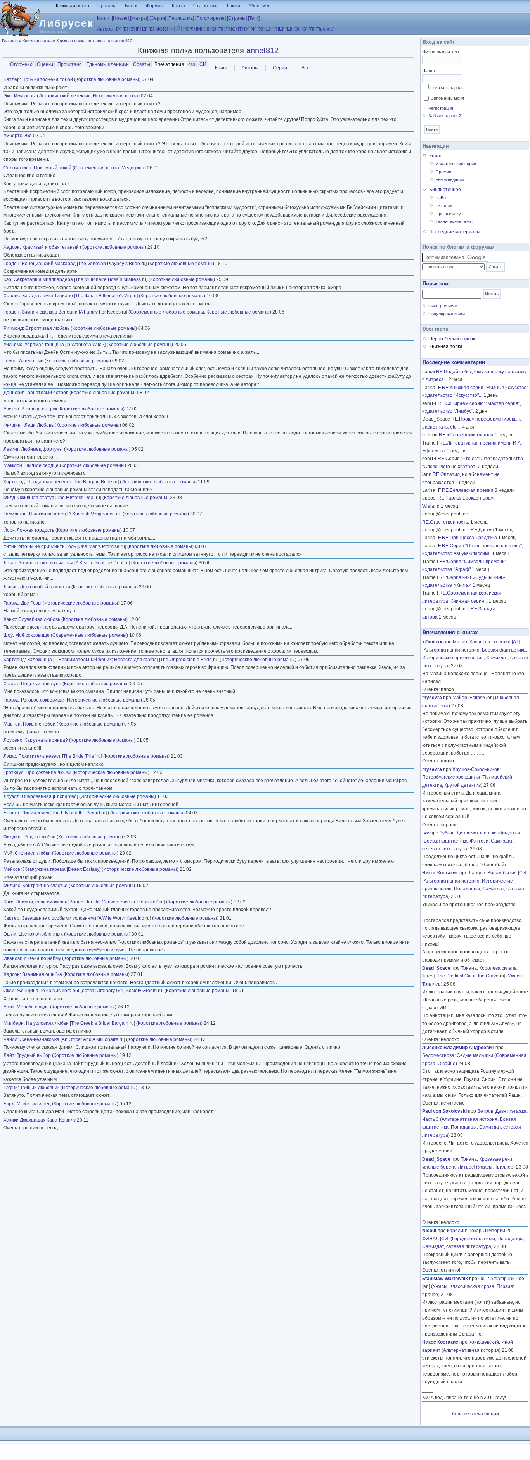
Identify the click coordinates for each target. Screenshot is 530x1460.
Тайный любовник (39, 1087)
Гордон (11, 263)
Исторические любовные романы (158, 481)
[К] (185, 29)
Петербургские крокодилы (451, 777)
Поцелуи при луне (41, 683)
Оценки (45, 64)
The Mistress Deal (76, 497)
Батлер (11, 79)
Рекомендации (450, 179)
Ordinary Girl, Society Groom (127, 990)
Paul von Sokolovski (444, 1111)
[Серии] (157, 18)
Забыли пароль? (444, 116)
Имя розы (25, 95)
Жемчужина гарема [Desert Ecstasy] (61, 869)
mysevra (432, 697)
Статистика (206, 6)
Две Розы (31, 603)
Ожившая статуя (35, 497)
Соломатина (17, 168)
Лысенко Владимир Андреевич (458, 1047)
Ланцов (477, 873)
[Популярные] (210, 18)
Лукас (9, 756)
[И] (172, 29)
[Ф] (253, 29)
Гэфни (10, 1087)
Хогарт (11, 683)
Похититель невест (39, 756)
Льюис (10, 587)
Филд (9, 497)
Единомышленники (107, 64)
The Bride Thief (79, 756)
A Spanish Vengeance (91, 514)
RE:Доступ (482, 530)
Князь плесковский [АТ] (494, 642)
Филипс (11, 885)
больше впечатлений (475, 1414)
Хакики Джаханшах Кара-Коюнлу (39, 1120)
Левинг (11, 449)
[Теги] (254, 18)
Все (305, 68)
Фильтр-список (442, 305)
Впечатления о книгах (450, 632)
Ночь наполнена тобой (47, 79)
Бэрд (8, 1104)
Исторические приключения (453, 657)
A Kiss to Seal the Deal (99, 562)
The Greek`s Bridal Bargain (99, 1023)
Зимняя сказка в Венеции (50, 312)
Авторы (250, 68)
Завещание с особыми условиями (59, 918)
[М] (199, 29)
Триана (469, 968)
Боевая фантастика (504, 650)
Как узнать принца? (46, 740)
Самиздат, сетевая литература (456, 1246)
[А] (118, 29)
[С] (234, 29)
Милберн (13, 1023)
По (483, 1278)
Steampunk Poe (507, 1278)
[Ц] (267, 29)
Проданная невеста (49, 481)
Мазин (460, 642)
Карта (178, 6)
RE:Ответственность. (445, 522)
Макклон (12, 465)
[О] (213, 29)
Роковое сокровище (42, 700)
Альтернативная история (452, 650)
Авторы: (106, 29)
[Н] (206, 29)
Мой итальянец (34, 1104)
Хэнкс (9, 619)
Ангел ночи (31, 361)
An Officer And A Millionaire (90, 1039)
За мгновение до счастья (46, 562)
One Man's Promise (99, 546)
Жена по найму (44, 958)
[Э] (296, 29)
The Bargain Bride (93, 481)
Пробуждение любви (48, 772)
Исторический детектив (64, 95)
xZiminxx (432, 642)
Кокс (8, 902)
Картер (11, 918)
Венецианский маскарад (49, 263)
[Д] (144, 29)
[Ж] (158, 29)
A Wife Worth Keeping (121, 918)
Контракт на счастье (45, 885)
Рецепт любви (39, 836)
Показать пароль (447, 87)
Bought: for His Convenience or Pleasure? (113, 902)
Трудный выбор (34, 1055)
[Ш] (281, 29)
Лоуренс (12, 740)
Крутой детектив (462, 785)
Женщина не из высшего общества (55, 990)
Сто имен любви (33, 853)
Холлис (11, 295)
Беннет (11, 812)
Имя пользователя (440, 51)
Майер (459, 697)
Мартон (12, 724)
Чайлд (10, 1039)
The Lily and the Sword (76, 812)
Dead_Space (436, 968)
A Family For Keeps (100, 312)
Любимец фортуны (42, 449)
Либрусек (66, 23)
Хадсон (11, 247)
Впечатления (169, 64)
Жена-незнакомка (39, 1039)
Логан (9, 562)
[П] (220, 29)
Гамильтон (15, 514)
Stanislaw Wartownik (445, 1278)
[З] (165, 29)
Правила (107, 6)
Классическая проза (472, 1286)
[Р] (227, 29)
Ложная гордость (35, 530)
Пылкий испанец (47, 514)
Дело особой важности (45, 587)
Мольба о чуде (33, 1007)
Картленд (14, 481)
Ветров (485, 1111)
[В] (132, 29)
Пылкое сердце (42, 465)
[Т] (240, 29)
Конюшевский (484, 1342)
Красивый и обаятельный (50, 247)
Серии (280, 68)
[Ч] (274, 29)
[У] (246, 29)
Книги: (104, 18)
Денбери (13, 392)
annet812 (262, 50)
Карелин (456, 1230)
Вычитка (444, 205)
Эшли (9, 934)
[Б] (125, 29)
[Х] (260, 29)
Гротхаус (13, 772)
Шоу (8, 635)
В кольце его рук (39, 409)
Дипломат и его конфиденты (488, 833)
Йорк (8, 530)
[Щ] (289, 29)
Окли (8, 990)
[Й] (179, 29)
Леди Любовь (39, 425)
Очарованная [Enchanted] (50, 796)
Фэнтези (479, 841)
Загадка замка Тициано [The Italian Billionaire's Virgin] (80, 295)
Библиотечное (445, 189)
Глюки (233, 6)
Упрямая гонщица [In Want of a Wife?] (65, 344)
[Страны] (237, 18)
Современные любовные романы (167, 312)
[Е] (151, 29)
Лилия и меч (35, 812)
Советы (141, 64)
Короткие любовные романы (107, 79)
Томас (10, 361)
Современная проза (96, 168)
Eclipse (477, 697)
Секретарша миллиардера (43, 279)
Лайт (8, 1055)
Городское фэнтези (473, 1238)
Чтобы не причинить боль (47, 546)
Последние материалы (454, 231)
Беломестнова (438, 1055)
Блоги (131, 6)
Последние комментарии (454, 362)
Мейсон (12, 869)
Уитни (10, 546)
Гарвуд (11, 603)
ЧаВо (441, 197)
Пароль (429, 70)
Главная (10, 40)
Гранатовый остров (46, 392)
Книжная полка (72, 6)
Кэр (7, 279)
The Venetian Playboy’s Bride (109, 263)
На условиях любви (47, 1023)
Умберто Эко (17, 135)
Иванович (14, 958)
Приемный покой (52, 168)
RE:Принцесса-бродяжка (469, 537)
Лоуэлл (11, 796)
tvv (425, 833)
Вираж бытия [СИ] (507, 873)
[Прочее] (324, 29)
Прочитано (69, 64)
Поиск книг (436, 283)
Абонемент (260, 6)
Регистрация (440, 108)
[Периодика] (180, 18)
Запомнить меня (447, 98)
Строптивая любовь (47, 328)
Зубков (447, 833)
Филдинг (12, 425)
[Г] (138, 29)
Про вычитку (448, 213)
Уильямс (12, 344)
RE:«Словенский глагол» (466, 435)
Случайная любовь (39, 619)
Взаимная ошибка (42, 974)
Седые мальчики (475, 1055)
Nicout (429, 1230)
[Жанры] (139, 18)
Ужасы (515, 976)
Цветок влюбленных (41, 934)
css (191, 64)
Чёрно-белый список (452, 338)
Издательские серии (456, 163)
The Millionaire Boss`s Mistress (108, 279)
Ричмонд (13, 328)
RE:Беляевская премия (468, 490)
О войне (447, 1063)
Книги (221, 68)
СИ (202, 64)
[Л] (192, 29)
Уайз (8, 1007)
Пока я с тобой (39, 724)
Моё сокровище (32, 635)
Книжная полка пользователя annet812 (94, 40)
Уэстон (11, 409)
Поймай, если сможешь (41, 902)
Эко (7, 95)
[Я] (311, 29)
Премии (443, 171)
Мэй (7, 853)
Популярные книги (446, 313)
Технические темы (454, 221)
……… (478, 753)
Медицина (132, 168)
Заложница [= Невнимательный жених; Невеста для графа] (92, 659)
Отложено (21, 64)
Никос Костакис (440, 873)
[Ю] (303, 29)
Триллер (431, 984)
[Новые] (120, 18)
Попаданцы (467, 888)
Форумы (155, 6)
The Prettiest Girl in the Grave (468, 976)
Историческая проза (115, 95)
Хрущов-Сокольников (475, 769)
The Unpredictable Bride (186, 659)
